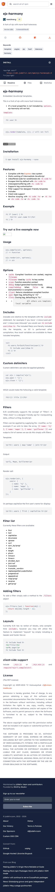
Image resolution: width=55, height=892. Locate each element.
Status (30, 821)
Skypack (28, 853)
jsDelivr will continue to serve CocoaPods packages (25, 877)
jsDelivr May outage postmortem (17, 886)
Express (27, 174)
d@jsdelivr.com (34, 831)
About (5, 821)
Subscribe (27, 806)
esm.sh (49, 848)
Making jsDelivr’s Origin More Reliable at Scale (23, 867)
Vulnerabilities (22, 29)
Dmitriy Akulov (20, 787)
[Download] (49, 37)
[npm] (35, 37)
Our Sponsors (9, 831)
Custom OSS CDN (10, 836)
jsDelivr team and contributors (29, 784)
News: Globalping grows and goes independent (23, 881)
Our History (8, 826)
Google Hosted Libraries (14, 853)
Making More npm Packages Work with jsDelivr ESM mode (25, 872)
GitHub (6, 848)
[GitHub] (20, 37)
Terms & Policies (35, 826)
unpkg (27, 848)
